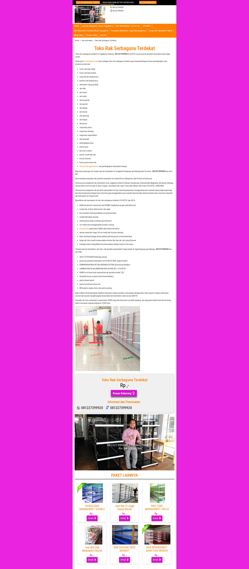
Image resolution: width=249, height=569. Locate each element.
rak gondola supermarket (88, 166)
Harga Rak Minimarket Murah (160, 30)
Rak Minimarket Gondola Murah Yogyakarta (91, 30)
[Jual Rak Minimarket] (90, 14)
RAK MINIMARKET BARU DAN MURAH (157, 549)
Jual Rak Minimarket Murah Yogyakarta (97, 26)
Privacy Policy (92, 35)
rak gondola (83, 228)
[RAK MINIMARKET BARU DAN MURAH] (157, 534)
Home (77, 40)
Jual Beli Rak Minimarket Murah (92, 549)
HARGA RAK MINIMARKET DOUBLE (92, 507)
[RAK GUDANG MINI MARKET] (125, 534)
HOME (76, 26)
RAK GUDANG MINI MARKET (124, 549)
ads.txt (103, 35)
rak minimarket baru (90, 61)
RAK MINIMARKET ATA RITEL (128, 26)
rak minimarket (87, 40)
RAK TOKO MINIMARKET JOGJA (157, 507)
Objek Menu (78, 35)
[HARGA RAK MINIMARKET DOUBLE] (92, 493)
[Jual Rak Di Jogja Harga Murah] (125, 493)
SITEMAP (147, 26)
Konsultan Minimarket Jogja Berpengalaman (128, 30)
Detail (91, 518)
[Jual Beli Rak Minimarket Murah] (92, 534)
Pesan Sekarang (122, 393)
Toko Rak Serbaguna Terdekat (124, 48)
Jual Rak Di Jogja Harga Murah (124, 507)
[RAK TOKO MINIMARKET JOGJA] (157, 493)
